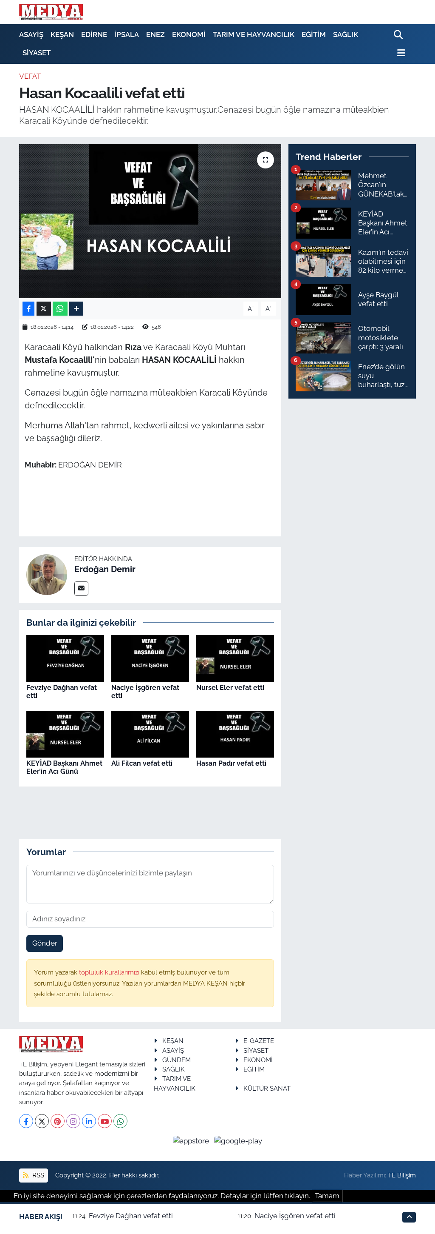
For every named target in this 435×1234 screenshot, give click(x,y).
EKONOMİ (189, 34)
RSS (37, 1175)
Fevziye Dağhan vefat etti (131, 1215)
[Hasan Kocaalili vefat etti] (150, 221)
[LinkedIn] (89, 1121)
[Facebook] (26, 1121)
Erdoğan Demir (105, 569)
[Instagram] (73, 1121)
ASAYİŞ (31, 34)
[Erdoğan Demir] (46, 574)
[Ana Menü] (400, 53)
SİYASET (37, 52)
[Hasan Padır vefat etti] (235, 733)
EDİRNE (94, 34)
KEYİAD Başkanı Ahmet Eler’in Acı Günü (64, 767)
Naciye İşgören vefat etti (295, 1215)
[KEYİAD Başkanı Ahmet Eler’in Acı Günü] (65, 733)
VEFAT (30, 76)
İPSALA (126, 34)
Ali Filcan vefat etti (141, 763)
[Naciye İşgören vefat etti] (150, 657)
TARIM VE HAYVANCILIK (253, 34)
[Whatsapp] (120, 1121)
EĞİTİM (314, 34)
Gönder (44, 943)
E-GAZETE (258, 1040)
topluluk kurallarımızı (110, 972)
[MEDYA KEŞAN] (51, 12)
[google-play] (238, 1140)
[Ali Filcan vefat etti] (150, 733)
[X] (42, 1121)
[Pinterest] (58, 1121)
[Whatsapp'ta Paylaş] (60, 309)
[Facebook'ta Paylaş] (28, 309)
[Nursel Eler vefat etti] (235, 657)
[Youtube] (105, 1121)
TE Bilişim (402, 1175)
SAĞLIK (345, 34)
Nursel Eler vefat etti (230, 688)
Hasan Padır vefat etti (231, 763)
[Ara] (399, 35)
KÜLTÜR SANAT (267, 1088)
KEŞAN (62, 34)
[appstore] (192, 1140)
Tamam (327, 1195)
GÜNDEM (176, 1059)
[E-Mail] (81, 588)
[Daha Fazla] (76, 309)
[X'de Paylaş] (44, 309)
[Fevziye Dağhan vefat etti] (65, 657)
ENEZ (155, 34)
